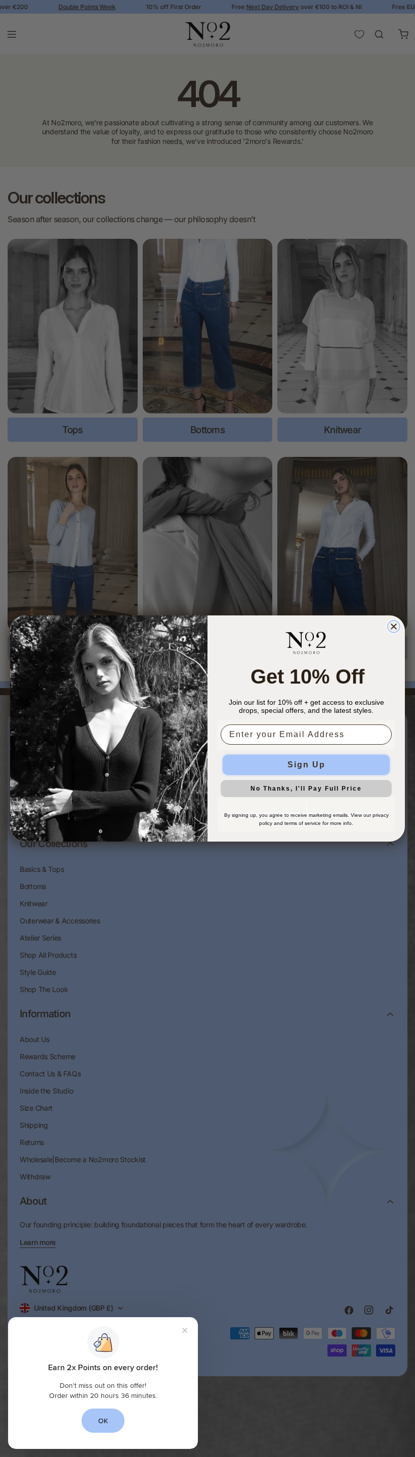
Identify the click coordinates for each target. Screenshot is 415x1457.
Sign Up (306, 764)
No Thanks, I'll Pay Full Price (306, 788)
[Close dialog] (394, 626)
